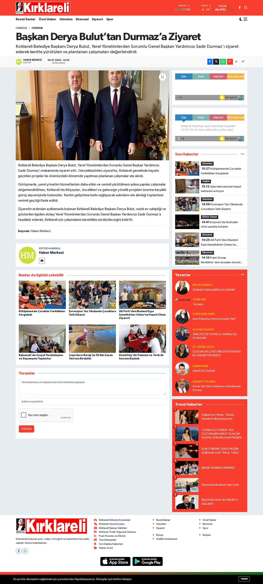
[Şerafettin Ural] (182, 385)
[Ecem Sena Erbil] (182, 316)
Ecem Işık (199, 299)
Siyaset (97, 19)
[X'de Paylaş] (216, 62)
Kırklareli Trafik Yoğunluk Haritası (117, 532)
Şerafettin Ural (204, 381)
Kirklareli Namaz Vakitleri (113, 528)
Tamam (244, 579)
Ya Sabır (198, 304)
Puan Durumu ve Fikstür (112, 536)
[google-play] (148, 561)
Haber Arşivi (106, 548)
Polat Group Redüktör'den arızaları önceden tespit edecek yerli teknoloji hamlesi (222, 260)
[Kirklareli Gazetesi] (43, 8)
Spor (109, 19)
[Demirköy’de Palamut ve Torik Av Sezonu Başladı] (142, 338)
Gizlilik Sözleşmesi (166, 539)
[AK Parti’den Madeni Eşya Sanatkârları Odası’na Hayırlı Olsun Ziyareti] (142, 294)
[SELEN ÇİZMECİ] (182, 287)
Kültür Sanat (209, 217)
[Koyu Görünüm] (240, 19)
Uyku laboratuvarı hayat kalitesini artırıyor (221, 189)
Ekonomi (82, 19)
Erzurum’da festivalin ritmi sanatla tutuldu (219, 225)
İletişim (207, 535)
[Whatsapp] (25, 551)
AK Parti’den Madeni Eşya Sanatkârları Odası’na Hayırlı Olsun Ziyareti (142, 314)
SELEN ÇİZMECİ (202, 285)
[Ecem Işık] (182, 299)
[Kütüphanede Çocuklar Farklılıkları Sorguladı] (42, 294)
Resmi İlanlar (26, 19)
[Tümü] (242, 154)
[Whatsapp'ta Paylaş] (223, 62)
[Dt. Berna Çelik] (182, 351)
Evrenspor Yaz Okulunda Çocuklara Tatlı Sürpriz (222, 207)
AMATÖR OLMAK (204, 370)
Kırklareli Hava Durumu (112, 524)
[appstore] (116, 561)
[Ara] (245, 8)
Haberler (21, 28)
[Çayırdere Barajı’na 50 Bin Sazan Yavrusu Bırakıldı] (92, 338)
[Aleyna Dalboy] (182, 333)
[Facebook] (19, 551)
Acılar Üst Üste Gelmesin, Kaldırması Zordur (217, 388)
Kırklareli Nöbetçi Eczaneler (115, 520)
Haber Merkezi (51, 252)
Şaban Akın (200, 366)
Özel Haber (47, 19)
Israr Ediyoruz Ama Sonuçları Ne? (214, 318)
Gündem (66, 19)
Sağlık (206, 181)
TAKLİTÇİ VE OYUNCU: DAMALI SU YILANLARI (215, 336)
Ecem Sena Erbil (204, 314)
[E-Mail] (42, 261)
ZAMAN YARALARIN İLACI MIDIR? (214, 289)
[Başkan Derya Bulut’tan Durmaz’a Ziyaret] (92, 115)
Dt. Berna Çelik (203, 347)
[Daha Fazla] (230, 62)
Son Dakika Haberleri (111, 544)
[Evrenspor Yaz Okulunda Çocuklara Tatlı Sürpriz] (92, 294)
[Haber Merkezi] (27, 255)
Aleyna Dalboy (203, 329)
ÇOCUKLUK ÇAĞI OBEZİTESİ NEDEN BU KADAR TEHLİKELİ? (217, 353)
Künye (159, 535)
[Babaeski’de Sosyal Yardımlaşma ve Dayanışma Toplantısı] (42, 338)
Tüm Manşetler (107, 540)
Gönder (26, 428)
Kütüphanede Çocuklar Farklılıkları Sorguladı (221, 171)
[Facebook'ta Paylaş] (209, 62)
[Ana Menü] (244, 19)
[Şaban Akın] (182, 368)
